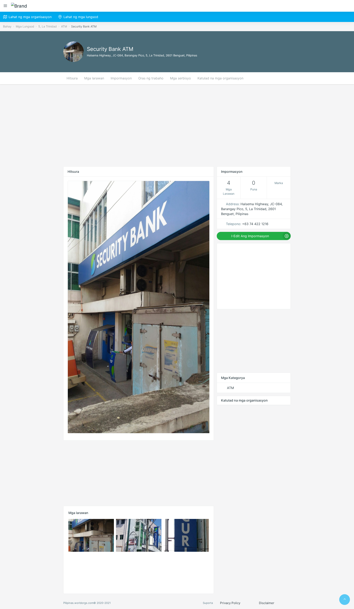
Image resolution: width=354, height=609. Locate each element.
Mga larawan (94, 78)
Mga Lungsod (25, 26)
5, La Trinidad (47, 26)
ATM (64, 26)
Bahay (7, 26)
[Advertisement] (177, 125)
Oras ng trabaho (150, 78)
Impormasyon (121, 78)
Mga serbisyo (180, 78)
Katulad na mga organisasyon (220, 78)
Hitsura (72, 78)
